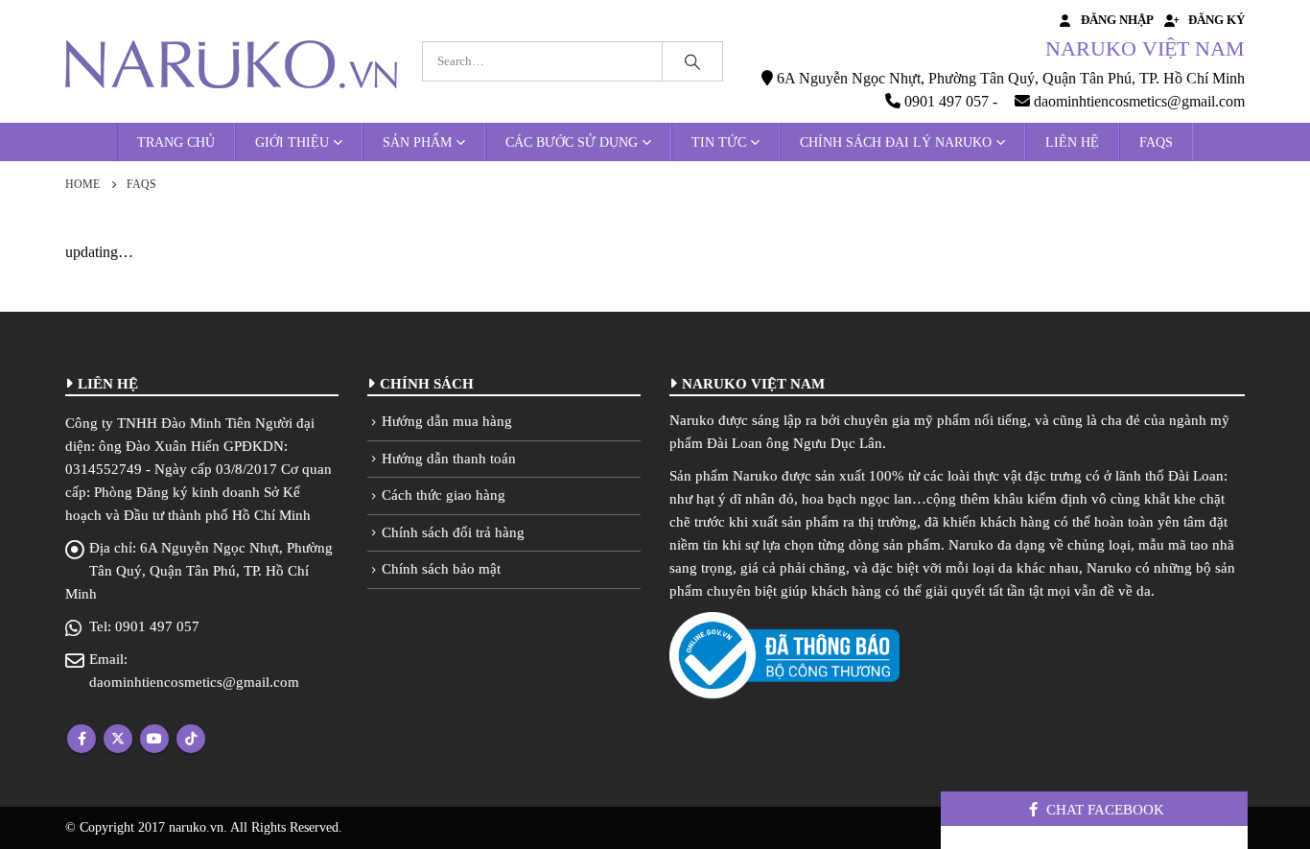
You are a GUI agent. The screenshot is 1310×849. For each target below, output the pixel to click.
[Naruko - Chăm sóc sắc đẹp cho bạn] (231, 64)
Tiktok (190, 738)
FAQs (1156, 142)
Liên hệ (1072, 142)
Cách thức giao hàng (443, 495)
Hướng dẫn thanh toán (449, 458)
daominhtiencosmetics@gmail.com (194, 682)
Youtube (154, 738)
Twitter (118, 738)
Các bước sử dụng (571, 142)
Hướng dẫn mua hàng (447, 421)
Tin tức (718, 142)
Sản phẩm (417, 142)
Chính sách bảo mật (441, 569)
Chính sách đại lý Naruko (896, 142)
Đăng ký (1216, 20)
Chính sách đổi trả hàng (453, 532)
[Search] (692, 61)
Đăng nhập (1117, 20)
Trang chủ (176, 142)
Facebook (81, 738)
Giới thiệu (292, 142)
